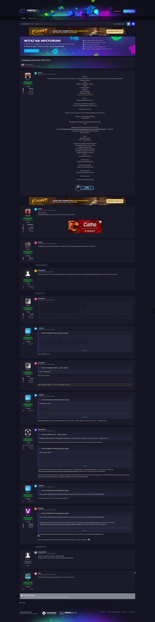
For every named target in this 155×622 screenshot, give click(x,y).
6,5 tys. (29, 586)
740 (28, 222)
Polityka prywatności (114, 611)
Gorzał (40, 242)
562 (28, 312)
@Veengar (31, 524)
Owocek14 (41, 298)
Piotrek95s (41, 270)
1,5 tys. (29, 255)
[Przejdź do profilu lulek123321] (28, 432)
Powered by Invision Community (29, 613)
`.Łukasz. (41, 328)
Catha (40, 209)
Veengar (41, 508)
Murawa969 (42, 552)
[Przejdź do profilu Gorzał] (28, 245)
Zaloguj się (117, 11)
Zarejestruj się (129, 11)
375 (28, 521)
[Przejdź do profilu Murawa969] (28, 555)
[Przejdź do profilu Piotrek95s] (28, 273)
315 (29, 443)
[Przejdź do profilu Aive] (28, 576)
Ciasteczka (132, 611)
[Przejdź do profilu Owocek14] (28, 301)
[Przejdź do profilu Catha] (28, 211)
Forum (23, 18)
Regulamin (31, 18)
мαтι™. (40, 72)
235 (28, 86)
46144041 (31, 258)
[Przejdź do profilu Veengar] (28, 511)
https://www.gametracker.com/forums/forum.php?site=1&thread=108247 (58, 471)
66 (28, 284)
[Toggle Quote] (40, 333)
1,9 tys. (29, 341)
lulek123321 (42, 429)
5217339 (31, 314)
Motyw (103, 611)
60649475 (31, 228)
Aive (39, 573)
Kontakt (124, 611)
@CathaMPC (30, 224)
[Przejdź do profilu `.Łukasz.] (28, 331)
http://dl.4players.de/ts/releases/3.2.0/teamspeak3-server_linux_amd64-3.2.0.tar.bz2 (83, 129)
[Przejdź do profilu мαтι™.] (22, 65)
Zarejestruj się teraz (31, 50)
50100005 (31, 88)
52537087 (31, 525)
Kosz (38, 66)
